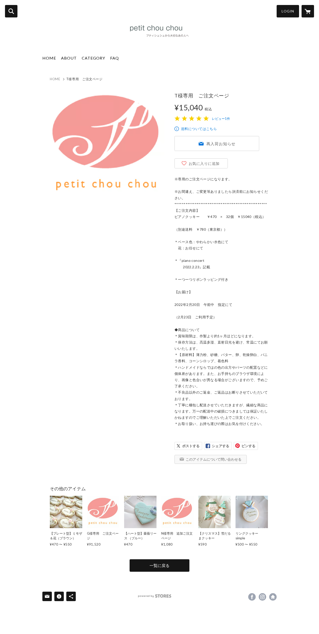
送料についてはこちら (199, 129)
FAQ (114, 58)
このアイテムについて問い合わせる (213, 459)
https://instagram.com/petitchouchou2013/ (262, 597)
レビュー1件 (221, 119)
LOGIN (288, 11)
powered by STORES (155, 596)
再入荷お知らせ (221, 143)
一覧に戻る (159, 565)
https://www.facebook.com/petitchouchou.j (252, 597)
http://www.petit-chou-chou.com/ (273, 597)
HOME (49, 58)
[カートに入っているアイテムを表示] (308, 11)
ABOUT (69, 58)
